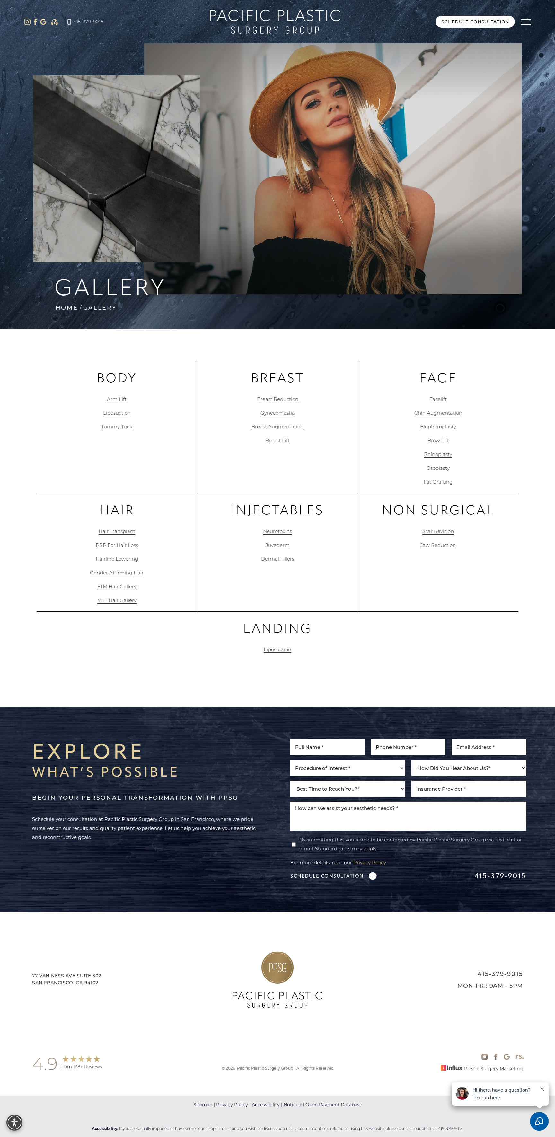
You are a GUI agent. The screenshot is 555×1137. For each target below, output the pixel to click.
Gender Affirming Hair (117, 572)
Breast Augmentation (277, 426)
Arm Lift (117, 399)
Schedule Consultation (475, 22)
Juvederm (278, 545)
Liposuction (117, 412)
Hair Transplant (117, 531)
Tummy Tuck (116, 426)
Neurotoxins (277, 531)
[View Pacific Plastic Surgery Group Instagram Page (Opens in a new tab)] (27, 22)
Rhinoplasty (438, 454)
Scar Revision (438, 531)
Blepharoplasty (438, 426)
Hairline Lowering (117, 559)
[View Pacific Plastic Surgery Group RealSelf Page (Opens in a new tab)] (54, 21)
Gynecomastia (277, 412)
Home (67, 307)
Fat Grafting (438, 481)
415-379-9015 (88, 21)
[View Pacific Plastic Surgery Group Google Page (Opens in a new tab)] (43, 22)
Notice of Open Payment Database (323, 1104)
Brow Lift (438, 440)
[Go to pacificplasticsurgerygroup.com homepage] (275, 22)
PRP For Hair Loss (117, 545)
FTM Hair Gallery (117, 586)
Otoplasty (438, 468)
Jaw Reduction (438, 545)
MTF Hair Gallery (117, 600)
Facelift (438, 399)
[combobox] (347, 768)
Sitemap (202, 1104)
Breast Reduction (277, 399)
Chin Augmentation (438, 412)
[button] (526, 22)
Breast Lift (277, 440)
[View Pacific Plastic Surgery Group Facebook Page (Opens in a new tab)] (35, 22)
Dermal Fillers (277, 559)
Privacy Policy (369, 862)
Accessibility (266, 1104)
